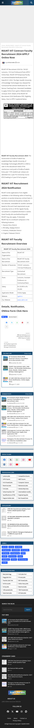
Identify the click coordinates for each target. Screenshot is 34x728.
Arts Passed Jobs (7, 482)
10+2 (5, 547)
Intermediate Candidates (25, 492)
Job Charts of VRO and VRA (15, 668)
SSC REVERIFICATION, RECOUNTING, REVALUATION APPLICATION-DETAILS (18, 525)
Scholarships (23, 559)
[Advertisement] (17, 24)
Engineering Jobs (23, 495)
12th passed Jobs (8, 590)
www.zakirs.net (22, 300)
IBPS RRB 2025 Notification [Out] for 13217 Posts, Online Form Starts (18, 417)
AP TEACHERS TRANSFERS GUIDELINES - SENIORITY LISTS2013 (18, 517)
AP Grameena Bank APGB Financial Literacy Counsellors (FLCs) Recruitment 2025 (18, 358)
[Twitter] (12, 322)
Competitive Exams (24, 476)
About (15, 718)
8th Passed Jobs (22, 580)
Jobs (21, 556)
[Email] (27, 322)
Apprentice (7, 550)
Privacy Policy (17, 720)
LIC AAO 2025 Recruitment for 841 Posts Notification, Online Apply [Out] (20, 379)
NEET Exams (21, 479)
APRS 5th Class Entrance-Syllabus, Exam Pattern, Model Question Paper (19, 509)
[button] (31, 2)
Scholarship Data (23, 489)
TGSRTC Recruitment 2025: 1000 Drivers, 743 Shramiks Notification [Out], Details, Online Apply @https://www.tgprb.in (20, 369)
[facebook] (4, 460)
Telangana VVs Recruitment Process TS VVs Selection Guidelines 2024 (19, 440)
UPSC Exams (6, 479)
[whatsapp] (17, 460)
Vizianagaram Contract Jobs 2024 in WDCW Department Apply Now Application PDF (18, 432)
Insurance (13, 556)
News (14, 559)
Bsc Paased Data (23, 498)
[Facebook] (6, 322)
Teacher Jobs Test (8, 580)
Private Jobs (21, 577)
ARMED (19, 547)
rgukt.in (19, 296)
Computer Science (23, 482)
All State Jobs (22, 593)
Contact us (23, 718)
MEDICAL (6, 559)
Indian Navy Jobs (23, 583)
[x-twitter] (10, 460)
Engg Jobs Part (7, 577)
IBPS (5, 556)
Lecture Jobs (6, 476)
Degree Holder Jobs (8, 498)
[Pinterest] (22, 322)
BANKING (16, 550)
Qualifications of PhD (9, 495)
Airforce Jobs (6, 583)
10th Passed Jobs (23, 590)
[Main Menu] (2, 2)
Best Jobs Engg (7, 574)
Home (3, 45)
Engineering (16, 553)
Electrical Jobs (7, 485)
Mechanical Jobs (23, 485)
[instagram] (23, 460)
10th (12, 547)
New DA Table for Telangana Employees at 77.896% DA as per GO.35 (19, 533)
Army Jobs (6, 587)
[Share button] (6, 326)
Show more (27, 353)
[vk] (4, 464)
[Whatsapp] (17, 322)
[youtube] (29, 460)
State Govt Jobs (7, 593)
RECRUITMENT (10, 45)
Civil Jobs (5, 489)
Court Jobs (25, 550)
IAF (24, 553)
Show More (28, 394)
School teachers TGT (9, 492)
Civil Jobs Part (22, 574)
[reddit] (26, 711)
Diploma (6, 553)
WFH (5, 562)
